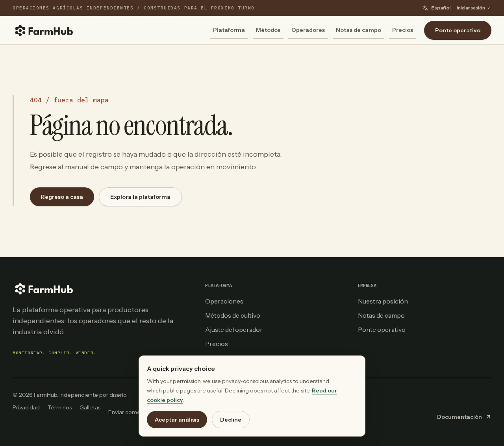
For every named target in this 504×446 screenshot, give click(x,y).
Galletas (90, 407)
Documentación (459, 416)
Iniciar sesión (471, 8)
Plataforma (229, 29)
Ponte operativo (457, 30)
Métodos (268, 29)
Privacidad (26, 407)
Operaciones (224, 301)
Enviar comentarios (133, 412)
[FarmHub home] (44, 30)
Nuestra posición (383, 301)
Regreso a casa (62, 196)
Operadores (308, 29)
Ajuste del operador (234, 329)
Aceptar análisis (177, 419)
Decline (230, 419)
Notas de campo (358, 29)
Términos (60, 407)
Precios (402, 29)
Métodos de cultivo (232, 315)
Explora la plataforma (140, 196)
